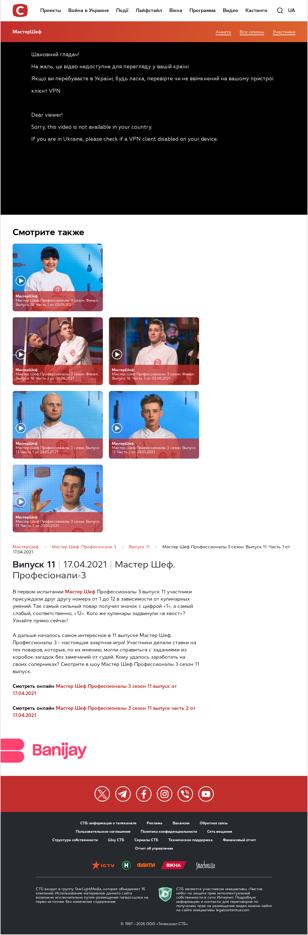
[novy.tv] (126, 866)
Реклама (154, 823)
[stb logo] (20, 10)
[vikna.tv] (173, 866)
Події (122, 10)
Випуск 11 (139, 546)
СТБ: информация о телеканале (108, 823)
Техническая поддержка (190, 840)
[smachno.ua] (205, 866)
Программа (202, 10)
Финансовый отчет (239, 840)
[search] (280, 11)
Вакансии (181, 823)
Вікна (175, 10)
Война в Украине (88, 10)
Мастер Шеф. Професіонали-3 (84, 546)
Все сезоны (252, 32)
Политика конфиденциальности (169, 831)
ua (291, 10)
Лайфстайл (149, 10)
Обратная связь (214, 823)
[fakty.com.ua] (146, 866)
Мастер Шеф (80, 592)
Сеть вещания (219, 831)
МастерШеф (27, 32)
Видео (230, 10)
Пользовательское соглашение (103, 831)
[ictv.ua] (103, 866)
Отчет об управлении (154, 848)
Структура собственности (75, 840)
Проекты (50, 10)
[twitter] (102, 794)
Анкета (223, 32)
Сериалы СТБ (146, 840)
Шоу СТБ (116, 840)
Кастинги (256, 10)
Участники (284, 32)
